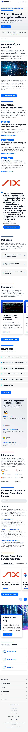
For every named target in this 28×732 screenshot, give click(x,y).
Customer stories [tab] (7, 563)
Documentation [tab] (19, 563)
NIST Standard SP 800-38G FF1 (10, 530)
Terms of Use (14, 710)
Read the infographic (6, 171)
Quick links (4, 695)
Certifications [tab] (5, 501)
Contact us (6, 26)
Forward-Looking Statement (14, 716)
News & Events (5, 691)
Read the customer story (7, 153)
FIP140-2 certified (6, 519)
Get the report (15, 33)
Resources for (4, 679)
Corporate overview (6, 683)
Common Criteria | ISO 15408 (9, 540)
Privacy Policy (14, 708)
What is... (3, 687)
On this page (4, 38)
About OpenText (11, 651)
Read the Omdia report (9, 95)
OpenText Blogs (11, 659)
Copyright (5, 722)
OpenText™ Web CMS (16, 727)
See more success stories (9, 594)
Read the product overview (8, 135)
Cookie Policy (14, 713)
